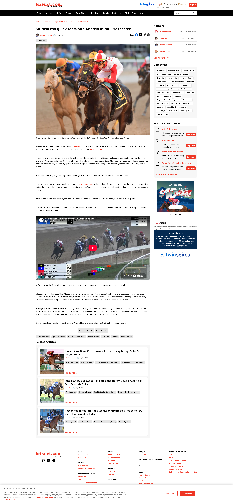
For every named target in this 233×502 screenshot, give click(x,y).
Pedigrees (117, 13)
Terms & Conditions (176, 463)
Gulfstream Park (95, 149)
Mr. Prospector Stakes (76, 337)
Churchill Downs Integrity (179, 460)
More (142, 13)
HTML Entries (83, 466)
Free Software (144, 475)
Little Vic (105, 337)
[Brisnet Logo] (49, 5)
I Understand (187, 493)
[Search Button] (194, 13)
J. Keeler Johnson (70, 358)
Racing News (41, 40)
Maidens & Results (164, 96)
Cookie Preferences (176, 469)
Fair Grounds (71, 392)
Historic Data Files (146, 484)
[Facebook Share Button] (136, 35)
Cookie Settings (170, 493)
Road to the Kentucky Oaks (128, 392)
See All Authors (161, 58)
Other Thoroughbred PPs (87, 482)
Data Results (113, 474)
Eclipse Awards (178, 82)
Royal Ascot (187, 103)
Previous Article (86, 331)
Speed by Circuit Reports (176, 107)
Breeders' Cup (78, 146)
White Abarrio (93, 337)
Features (160, 85)
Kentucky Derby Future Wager (107, 362)
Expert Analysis (114, 455)
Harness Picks (113, 463)
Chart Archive (144, 481)
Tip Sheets (112, 460)
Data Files (80, 13)
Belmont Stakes (174, 71)
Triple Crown (172, 111)
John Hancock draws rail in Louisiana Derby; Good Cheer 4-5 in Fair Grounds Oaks (104, 382)
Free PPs (81, 480)
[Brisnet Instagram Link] (43, 461)
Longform (190, 93)
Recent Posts (83, 455)
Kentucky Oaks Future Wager (133, 362)
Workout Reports (114, 457)
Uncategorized (185, 111)
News (39, 13)
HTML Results (113, 471)
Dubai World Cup (163, 82)
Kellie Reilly (68, 388)
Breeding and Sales (164, 74)
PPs (59, 13)
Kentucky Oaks (87, 362)
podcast (177, 100)
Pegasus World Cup (84, 184)
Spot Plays (161, 111)
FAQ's (171, 457)
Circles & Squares (181, 74)
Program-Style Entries (86, 469)
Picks (68, 13)
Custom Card (144, 478)
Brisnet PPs (82, 477)
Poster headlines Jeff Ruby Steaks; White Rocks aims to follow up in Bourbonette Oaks (103, 412)
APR (127, 13)
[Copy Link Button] (144, 35)
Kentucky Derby (72, 362)
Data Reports (171, 78)
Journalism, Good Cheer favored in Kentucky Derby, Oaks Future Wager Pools (105, 352)
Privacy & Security (176, 466)
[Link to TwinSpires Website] (147, 4)
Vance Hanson (46, 35)
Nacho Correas (126, 337)
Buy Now (191, 134)
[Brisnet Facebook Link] (53, 461)
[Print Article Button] (148, 35)
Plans (134, 13)
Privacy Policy (9, 499)
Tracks (106, 13)
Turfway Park (71, 422)
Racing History (162, 103)
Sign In (193, 5)
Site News (160, 107)
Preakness (187, 100)
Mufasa (115, 337)
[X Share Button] (140, 35)
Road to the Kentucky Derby (104, 392)
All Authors (82, 457)
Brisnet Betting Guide (166, 174)
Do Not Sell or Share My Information (183, 472)
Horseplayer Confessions (181, 89)
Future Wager (171, 85)
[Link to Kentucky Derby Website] (172, 4)
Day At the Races (185, 78)
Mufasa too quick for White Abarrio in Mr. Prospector (66, 21)
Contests (160, 78)
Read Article (71, 373)
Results (94, 13)
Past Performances (86, 473)
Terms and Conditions (44, 497)
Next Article (101, 331)
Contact (172, 455)
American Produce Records (150, 459)
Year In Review (162, 114)
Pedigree (177, 96)
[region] (116, 493)
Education (190, 82)
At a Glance (161, 71)
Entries (48, 13)
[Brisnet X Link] (48, 461)
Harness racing (163, 89)
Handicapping (185, 85)
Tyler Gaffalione (58, 337)
